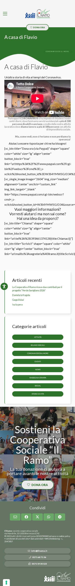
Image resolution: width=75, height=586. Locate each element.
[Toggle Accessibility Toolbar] (4, 286)
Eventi (38, 361)
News (37, 369)
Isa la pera (17, 304)
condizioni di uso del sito (17, 538)
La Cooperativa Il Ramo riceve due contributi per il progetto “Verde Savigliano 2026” (37, 289)
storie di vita (38, 394)
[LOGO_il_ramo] (37, 13)
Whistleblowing (52, 538)
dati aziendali (37, 538)
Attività (38, 337)
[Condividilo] (26, 516)
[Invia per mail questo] (15, 516)
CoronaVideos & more (37, 353)
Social (38, 386)
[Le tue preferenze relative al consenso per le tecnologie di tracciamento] (6, 582)
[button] (5, 13)
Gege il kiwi (18, 299)
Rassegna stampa (37, 378)
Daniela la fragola (21, 295)
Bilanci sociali (38, 345)
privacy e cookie (56, 536)
